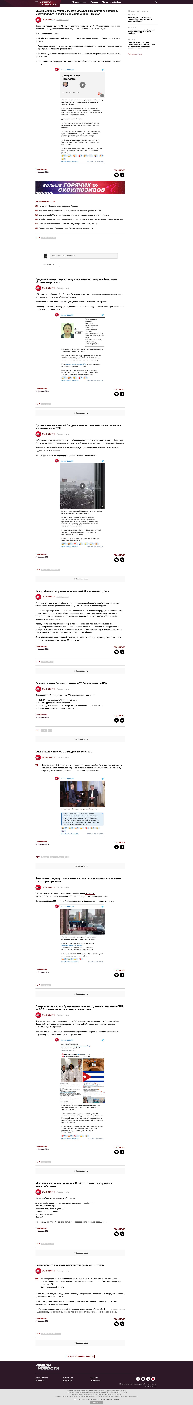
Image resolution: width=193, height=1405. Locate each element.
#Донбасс (116, 2)
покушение (46, 404)
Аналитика (67, 1381)
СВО (50, 730)
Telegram (45, 857)
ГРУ (61, 302)
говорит (58, 1198)
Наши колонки (41, 1378)
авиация (45, 1244)
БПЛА (44, 730)
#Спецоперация (79, 2)
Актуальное (68, 1378)
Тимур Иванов (47, 662)
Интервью (39, 1381)
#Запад (105, 2)
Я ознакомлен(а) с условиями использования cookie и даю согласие (97, 1399)
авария (44, 570)
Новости (94, 1378)
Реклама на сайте (135, 54)
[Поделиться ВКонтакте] (116, 175)
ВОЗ (43, 1162)
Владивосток (54, 570)
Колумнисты (95, 1381)
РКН (67, 857)
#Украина (94, 2)
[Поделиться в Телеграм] (122, 175)
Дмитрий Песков (48, 238)
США (48, 1162)
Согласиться (96, 1402)
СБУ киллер (90, 893)
